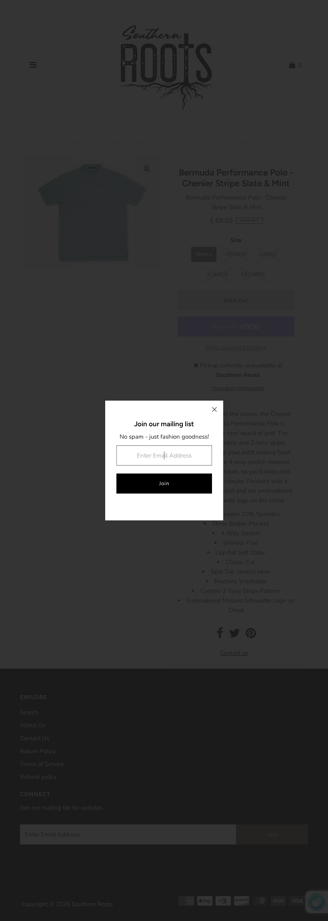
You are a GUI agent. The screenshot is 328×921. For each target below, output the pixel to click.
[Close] (214, 409)
